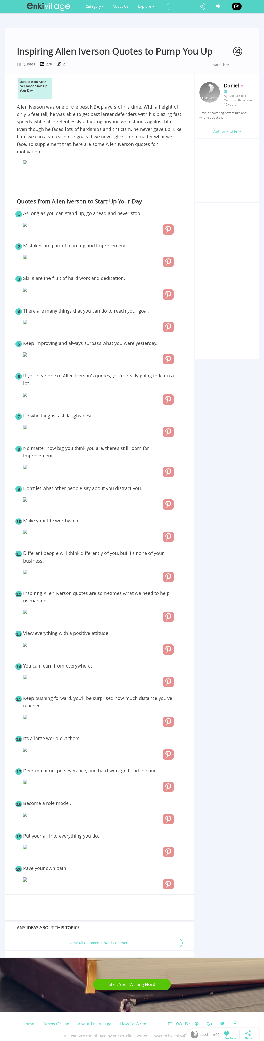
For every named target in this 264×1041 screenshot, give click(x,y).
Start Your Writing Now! (132, 984)
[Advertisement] (99, 180)
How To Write (133, 1024)
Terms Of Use (56, 1024)
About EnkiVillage (94, 1024)
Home (28, 1024)
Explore (145, 6)
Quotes (29, 63)
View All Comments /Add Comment (100, 942)
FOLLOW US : (179, 1023)
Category (94, 6)
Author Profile (225, 131)
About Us (120, 6)
